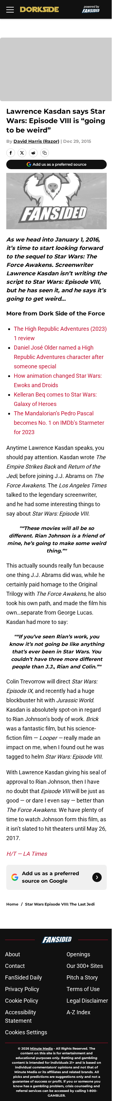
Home (12, 904)
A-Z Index (78, 1012)
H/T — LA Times (26, 853)
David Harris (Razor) (36, 141)
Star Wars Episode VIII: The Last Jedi (60, 904)
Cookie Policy (21, 1000)
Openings (78, 954)
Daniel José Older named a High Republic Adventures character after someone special (59, 357)
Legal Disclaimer (87, 1000)
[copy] (44, 152)
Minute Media (41, 1048)
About (12, 954)
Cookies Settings (26, 1032)
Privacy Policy (22, 989)
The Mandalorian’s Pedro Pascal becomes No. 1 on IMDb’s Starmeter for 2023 (59, 422)
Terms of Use (83, 989)
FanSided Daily (23, 977)
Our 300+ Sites (85, 966)
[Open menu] (10, 9)
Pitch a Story (82, 977)
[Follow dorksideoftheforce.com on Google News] (97, 877)
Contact (15, 966)
